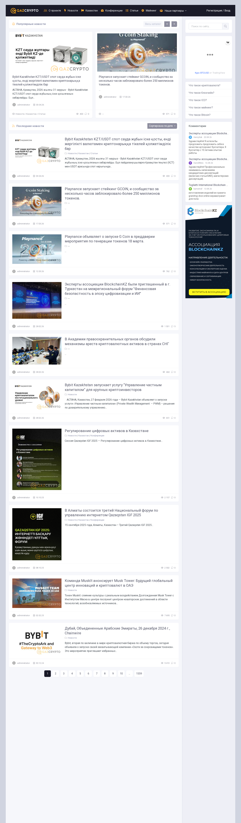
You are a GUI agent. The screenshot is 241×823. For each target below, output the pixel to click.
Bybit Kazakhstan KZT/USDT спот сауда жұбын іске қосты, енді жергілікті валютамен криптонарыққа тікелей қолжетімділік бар (46, 80)
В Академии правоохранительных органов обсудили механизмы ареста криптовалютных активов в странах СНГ (117, 341)
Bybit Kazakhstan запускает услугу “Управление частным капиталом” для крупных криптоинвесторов (113, 387)
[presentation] (167, 24)
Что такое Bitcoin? (200, 114)
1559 (139, 673)
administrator (23, 105)
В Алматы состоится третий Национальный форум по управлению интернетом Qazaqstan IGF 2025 (111, 512)
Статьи (134, 10)
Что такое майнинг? (201, 107)
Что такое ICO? (198, 100)
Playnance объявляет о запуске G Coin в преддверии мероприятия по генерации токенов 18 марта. (110, 239)
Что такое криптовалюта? (204, 85)
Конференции (113, 10)
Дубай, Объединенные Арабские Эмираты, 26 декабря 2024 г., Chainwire (117, 630)
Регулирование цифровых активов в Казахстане (107, 431)
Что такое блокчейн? (201, 92)
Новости (73, 10)
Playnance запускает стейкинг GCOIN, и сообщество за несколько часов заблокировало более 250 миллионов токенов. (136, 80)
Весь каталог (153, 24)
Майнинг (151, 10)
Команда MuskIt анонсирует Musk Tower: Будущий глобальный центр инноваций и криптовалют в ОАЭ (119, 583)
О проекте (55, 10)
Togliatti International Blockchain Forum (209, 185)
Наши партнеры (174, 10)
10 (121, 673)
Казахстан (91, 10)
